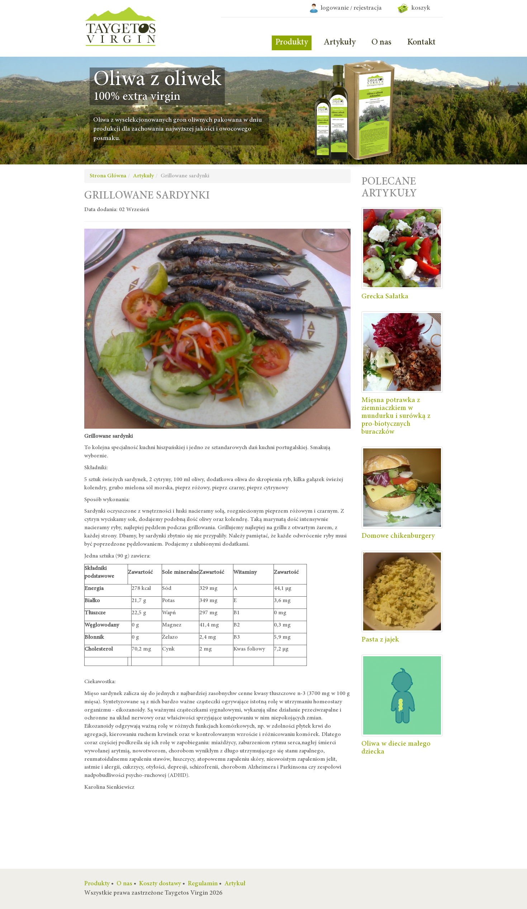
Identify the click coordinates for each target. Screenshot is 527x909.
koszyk (419, 8)
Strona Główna (108, 176)
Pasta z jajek (380, 639)
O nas (381, 42)
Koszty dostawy (160, 884)
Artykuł (235, 884)
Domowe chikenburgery (398, 536)
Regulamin (203, 884)
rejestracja (367, 8)
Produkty (291, 42)
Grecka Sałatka (384, 296)
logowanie (335, 8)
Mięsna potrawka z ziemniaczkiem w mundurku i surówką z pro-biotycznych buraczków (395, 416)
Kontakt (421, 42)
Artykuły (340, 42)
